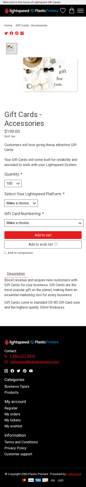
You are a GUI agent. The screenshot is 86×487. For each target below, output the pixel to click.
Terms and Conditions (21, 442)
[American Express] (38, 480)
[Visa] (31, 480)
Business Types (16, 386)
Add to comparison (20, 252)
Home (8, 25)
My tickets (12, 420)
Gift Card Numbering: (24, 213)
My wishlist (13, 426)
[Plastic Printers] (31, 10)
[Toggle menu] (80, 10)
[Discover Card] (45, 480)
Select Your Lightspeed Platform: (34, 194)
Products (11, 392)
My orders (12, 414)
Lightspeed (73, 474)
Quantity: (13, 174)
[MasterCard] (24, 480)
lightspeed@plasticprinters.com (34, 362)
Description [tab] (16, 274)
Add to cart (43, 235)
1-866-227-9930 (22, 356)
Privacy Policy (15, 448)
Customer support (18, 454)
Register (11, 408)
